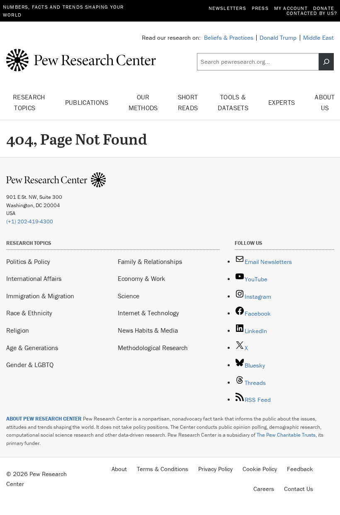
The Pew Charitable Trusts (286, 434)
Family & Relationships (150, 261)
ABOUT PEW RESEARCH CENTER (44, 418)
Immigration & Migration (40, 296)
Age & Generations (32, 347)
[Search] (326, 61)
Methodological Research (153, 347)
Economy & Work (141, 278)
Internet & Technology (148, 313)
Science (128, 296)
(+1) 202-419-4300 (29, 221)
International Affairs (33, 278)
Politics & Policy (28, 261)
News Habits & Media (148, 330)
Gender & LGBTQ (29, 364)
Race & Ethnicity (29, 313)
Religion (17, 330)
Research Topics (29, 102)
